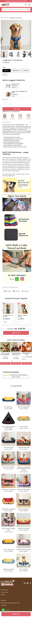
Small (6, 70)
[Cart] (29, 5)
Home (2, 17)
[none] (4, 54)
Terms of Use (4, 592)
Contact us (4, 605)
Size (4, 67)
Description (6, 122)
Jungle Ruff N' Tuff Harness (8, 316)
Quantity (5, 99)
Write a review (16, 377)
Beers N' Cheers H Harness (22, 316)
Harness (6, 17)
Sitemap (3, 594)
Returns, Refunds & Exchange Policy (10, 603)
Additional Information (10, 287)
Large (25, 70)
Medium (16, 70)
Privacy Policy (4, 590)
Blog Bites (3, 600)
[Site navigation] (26, 5)
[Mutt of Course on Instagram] (24, 583)
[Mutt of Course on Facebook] (30, 583)
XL (5, 74)
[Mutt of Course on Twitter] (27, 583)
